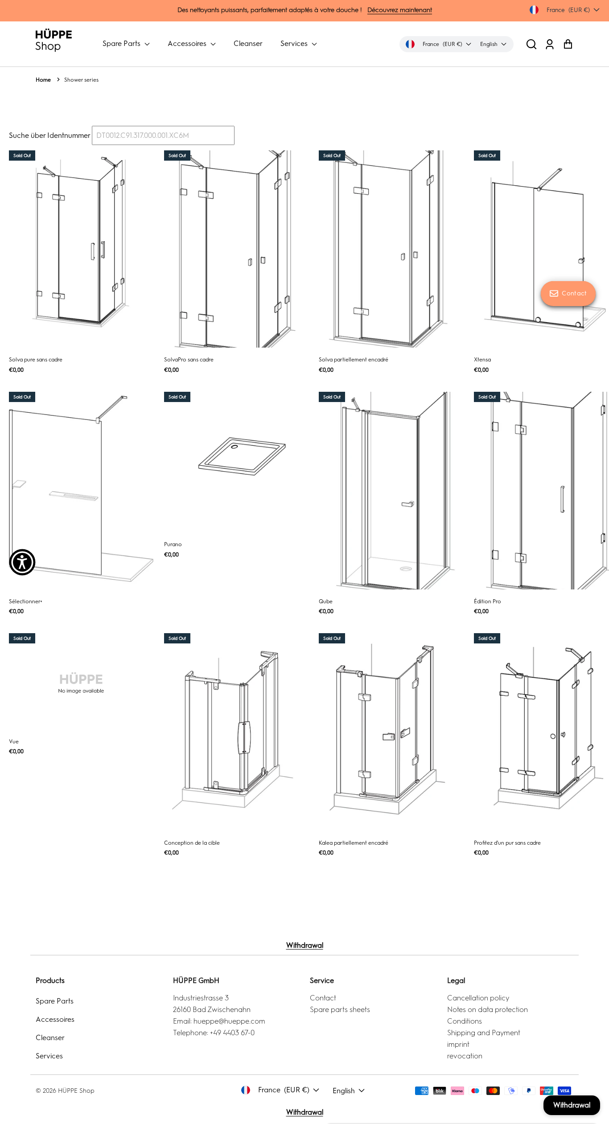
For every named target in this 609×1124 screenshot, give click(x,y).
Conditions (464, 1021)
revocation (464, 1056)
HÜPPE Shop (76, 1091)
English (344, 1091)
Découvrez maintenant (399, 10)
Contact (323, 998)
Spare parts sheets (340, 1009)
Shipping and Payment (483, 1033)
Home (43, 80)
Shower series (81, 80)
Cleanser (248, 43)
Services (294, 43)
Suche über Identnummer (49, 135)
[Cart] (567, 44)
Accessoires (188, 43)
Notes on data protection (487, 1009)
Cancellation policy (478, 998)
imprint (458, 1044)
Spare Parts (122, 43)
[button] (531, 44)
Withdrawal (304, 945)
